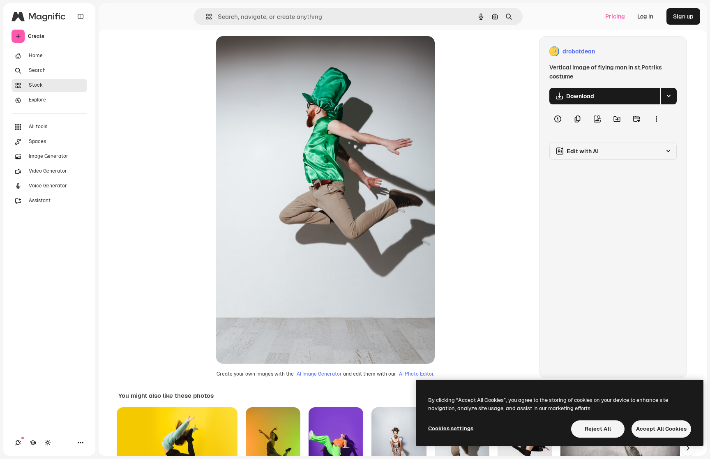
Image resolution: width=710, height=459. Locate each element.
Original (268, 51)
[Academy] (32, 442)
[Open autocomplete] (205, 17)
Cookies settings (450, 428)
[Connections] (18, 442)
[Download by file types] (668, 96)
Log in (645, 16)
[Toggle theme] (47, 442)
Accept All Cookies (661, 428)
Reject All (598, 428)
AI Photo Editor (416, 374)
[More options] (656, 119)
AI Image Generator (319, 374)
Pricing (615, 16)
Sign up (683, 16)
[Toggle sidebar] (80, 16)
